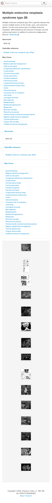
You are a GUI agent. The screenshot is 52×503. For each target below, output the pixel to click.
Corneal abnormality (11, 73)
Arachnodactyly (9, 61)
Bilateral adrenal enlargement (15, 64)
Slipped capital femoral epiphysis (16, 117)
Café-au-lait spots (10, 66)
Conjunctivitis (9, 71)
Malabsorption (9, 102)
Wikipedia (13, 34)
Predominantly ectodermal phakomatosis (19, 114)
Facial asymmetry (10, 76)
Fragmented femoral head (14, 83)
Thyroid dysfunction (11, 119)
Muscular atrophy (10, 110)
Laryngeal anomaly (11, 97)
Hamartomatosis (10, 90)
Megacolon (8, 107)
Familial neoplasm (11, 78)
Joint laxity (8, 95)
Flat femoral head (10, 81)
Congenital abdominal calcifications (17, 69)
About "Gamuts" (26, 496)
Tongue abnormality (11, 122)
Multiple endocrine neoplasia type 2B (18, 52)
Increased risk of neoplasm (14, 93)
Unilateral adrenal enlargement (15, 124)
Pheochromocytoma (11, 112)
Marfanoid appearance (12, 105)
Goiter (6, 88)
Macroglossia (9, 100)
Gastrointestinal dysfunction (14, 85)
